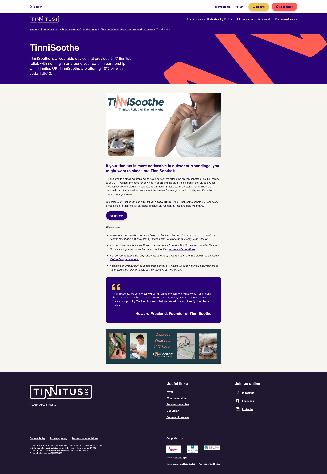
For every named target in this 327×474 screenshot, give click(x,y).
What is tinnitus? (176, 398)
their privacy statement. (124, 259)
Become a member (177, 404)
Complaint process (177, 417)
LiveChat (216, 464)
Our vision (172, 411)
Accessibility (37, 438)
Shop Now (116, 215)
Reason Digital (181, 457)
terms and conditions (182, 249)
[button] (36, 7)
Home (169, 391)
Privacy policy (58, 438)
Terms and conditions (85, 438)
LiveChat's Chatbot (187, 464)
